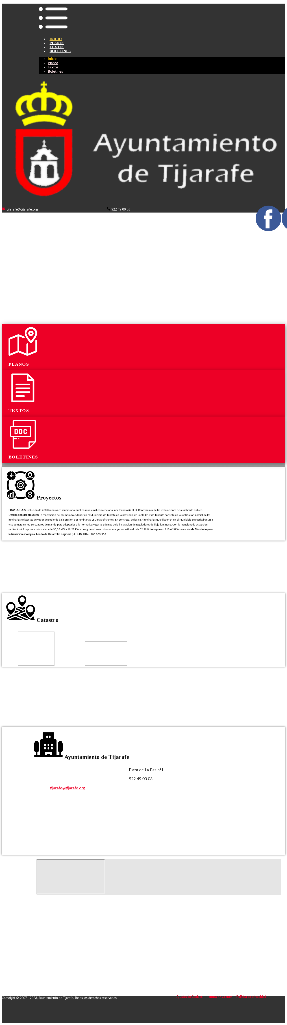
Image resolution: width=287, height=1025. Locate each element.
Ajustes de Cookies (189, 997)
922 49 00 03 (120, 209)
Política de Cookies (219, 997)
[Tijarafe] (143, 204)
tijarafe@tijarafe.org (23, 209)
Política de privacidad (251, 997)
